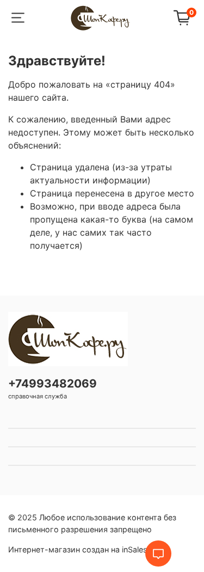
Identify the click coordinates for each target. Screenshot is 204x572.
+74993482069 (52, 383)
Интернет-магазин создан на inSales (77, 549)
